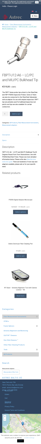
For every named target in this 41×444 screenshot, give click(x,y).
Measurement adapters (9, 26)
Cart (6, 398)
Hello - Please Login (9, 6)
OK (37, 2)
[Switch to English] (32, 11)
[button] (35, 36)
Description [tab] (6, 135)
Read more (20, 296)
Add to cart (16, 114)
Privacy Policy (9, 406)
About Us (8, 403)
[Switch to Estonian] (36, 11)
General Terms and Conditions (15, 410)
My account (9, 391)
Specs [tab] (4, 140)
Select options (20, 212)
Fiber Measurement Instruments (20, 24)
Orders (7, 394)
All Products (13, 122)
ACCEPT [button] (20, 441)
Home (6, 24)
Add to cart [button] (20, 256)
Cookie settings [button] (29, 438)
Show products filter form (11, 372)
